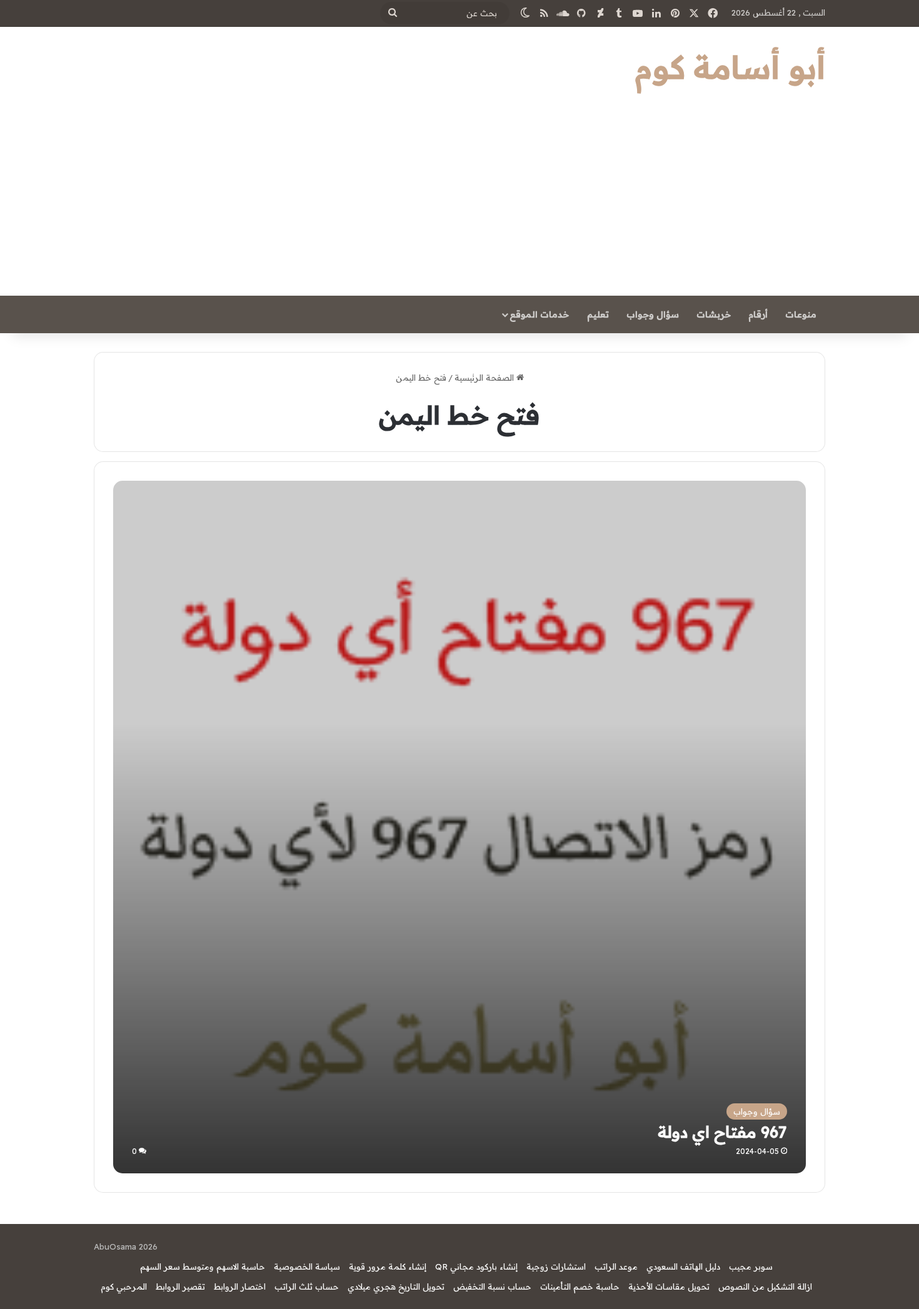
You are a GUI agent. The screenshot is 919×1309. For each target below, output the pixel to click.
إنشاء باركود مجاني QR (476, 1266)
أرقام (758, 314)
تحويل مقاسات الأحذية (669, 1286)
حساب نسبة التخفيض (492, 1286)
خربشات (713, 314)
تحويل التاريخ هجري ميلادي (396, 1286)
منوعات (800, 314)
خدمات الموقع (539, 314)
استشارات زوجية (556, 1266)
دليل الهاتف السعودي (683, 1266)
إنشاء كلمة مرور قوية (387, 1266)
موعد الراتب (616, 1266)
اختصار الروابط (240, 1286)
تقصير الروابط (180, 1286)
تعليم (598, 314)
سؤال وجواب (652, 314)
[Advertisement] (459, 201)
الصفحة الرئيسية (485, 378)
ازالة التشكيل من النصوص (765, 1286)
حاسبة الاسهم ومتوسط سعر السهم (202, 1266)
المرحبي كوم (124, 1286)
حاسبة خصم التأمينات (580, 1286)
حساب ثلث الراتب (306, 1286)
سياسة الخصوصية (307, 1266)
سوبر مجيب (751, 1266)
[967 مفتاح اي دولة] (459, 827)
